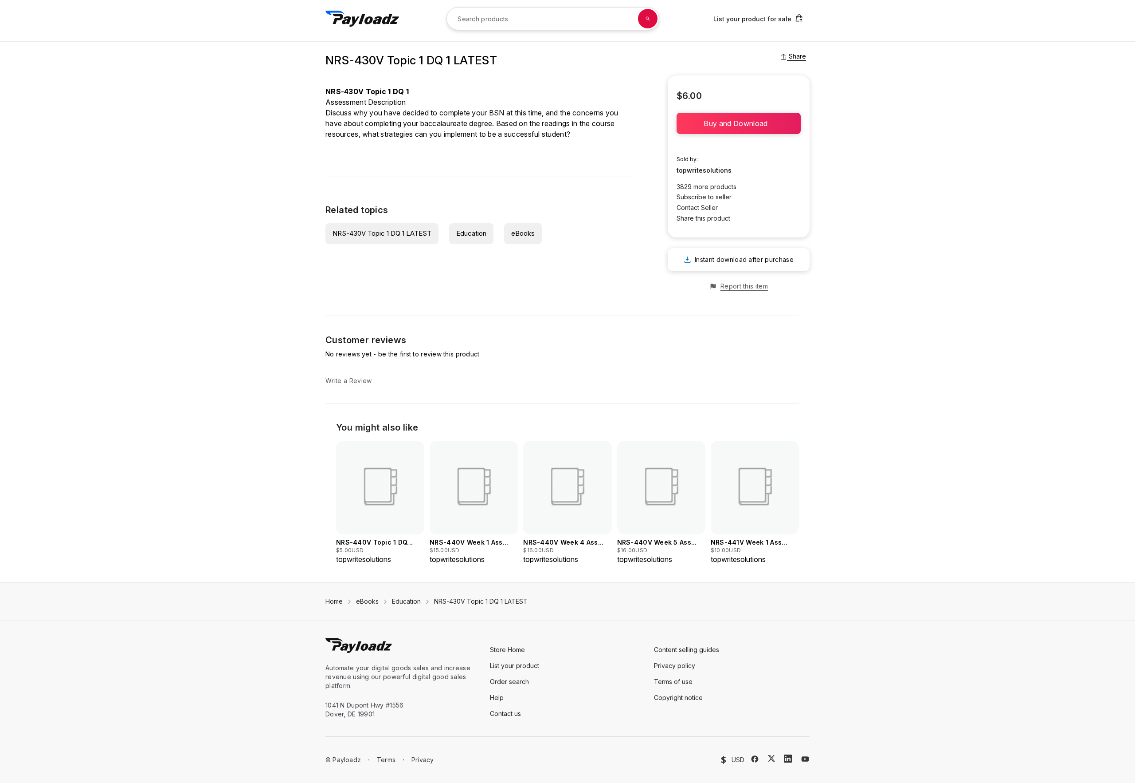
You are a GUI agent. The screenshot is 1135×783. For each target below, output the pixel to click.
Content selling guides (686, 649)
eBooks (523, 233)
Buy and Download (738, 123)
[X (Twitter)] (771, 758)
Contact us (505, 713)
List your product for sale (752, 19)
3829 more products (706, 186)
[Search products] (648, 18)
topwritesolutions (704, 170)
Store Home (507, 649)
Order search (509, 681)
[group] (380, 503)
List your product (514, 665)
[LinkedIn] (788, 759)
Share (797, 56)
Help (497, 697)
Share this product (703, 218)
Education (471, 233)
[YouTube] (805, 759)
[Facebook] (755, 759)
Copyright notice (678, 697)
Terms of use (673, 681)
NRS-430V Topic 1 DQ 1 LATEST (382, 233)
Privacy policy (674, 665)
